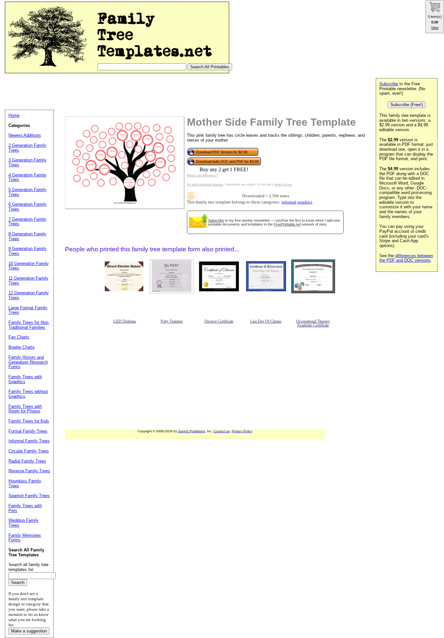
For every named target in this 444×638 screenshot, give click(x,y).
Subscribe (216, 220)
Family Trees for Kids (28, 421)
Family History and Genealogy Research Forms (28, 362)
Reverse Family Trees (29, 470)
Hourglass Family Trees (24, 483)
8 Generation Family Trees (27, 236)
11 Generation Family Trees (28, 280)
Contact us (222, 431)
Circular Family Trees (28, 451)
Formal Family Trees (27, 431)
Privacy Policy (242, 431)
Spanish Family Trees (29, 495)
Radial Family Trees (27, 461)
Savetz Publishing (191, 431)
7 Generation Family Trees (27, 222)
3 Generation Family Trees (27, 162)
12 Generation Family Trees (28, 295)
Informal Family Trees (29, 440)
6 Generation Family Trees (27, 207)
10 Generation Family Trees (28, 266)
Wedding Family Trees (23, 523)
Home (14, 115)
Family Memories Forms (24, 538)
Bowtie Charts (21, 347)
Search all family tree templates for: (28, 567)
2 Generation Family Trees (27, 148)
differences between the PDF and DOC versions (406, 258)
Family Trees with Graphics (25, 379)
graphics (304, 202)
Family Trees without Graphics (28, 394)
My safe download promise (205, 184)
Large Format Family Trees (27, 310)
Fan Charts (18, 337)
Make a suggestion (29, 631)
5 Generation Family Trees (27, 192)
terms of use (283, 184)
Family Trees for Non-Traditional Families (28, 325)
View (434, 28)
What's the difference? (202, 175)
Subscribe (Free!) (406, 104)
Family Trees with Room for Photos (25, 409)
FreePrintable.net (287, 224)
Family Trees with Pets (25, 508)
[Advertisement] (123, 91)
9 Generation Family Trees (27, 251)
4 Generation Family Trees (27, 177)
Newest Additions (24, 135)
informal (288, 202)
